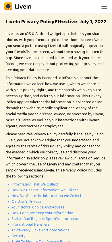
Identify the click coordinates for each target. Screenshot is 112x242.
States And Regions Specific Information (45, 219)
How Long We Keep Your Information (42, 213)
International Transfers (30, 224)
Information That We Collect (34, 184)
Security (18, 236)
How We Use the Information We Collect (44, 190)
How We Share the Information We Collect (46, 196)
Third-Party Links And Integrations (40, 230)
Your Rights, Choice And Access (37, 207)
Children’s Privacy (26, 201)
